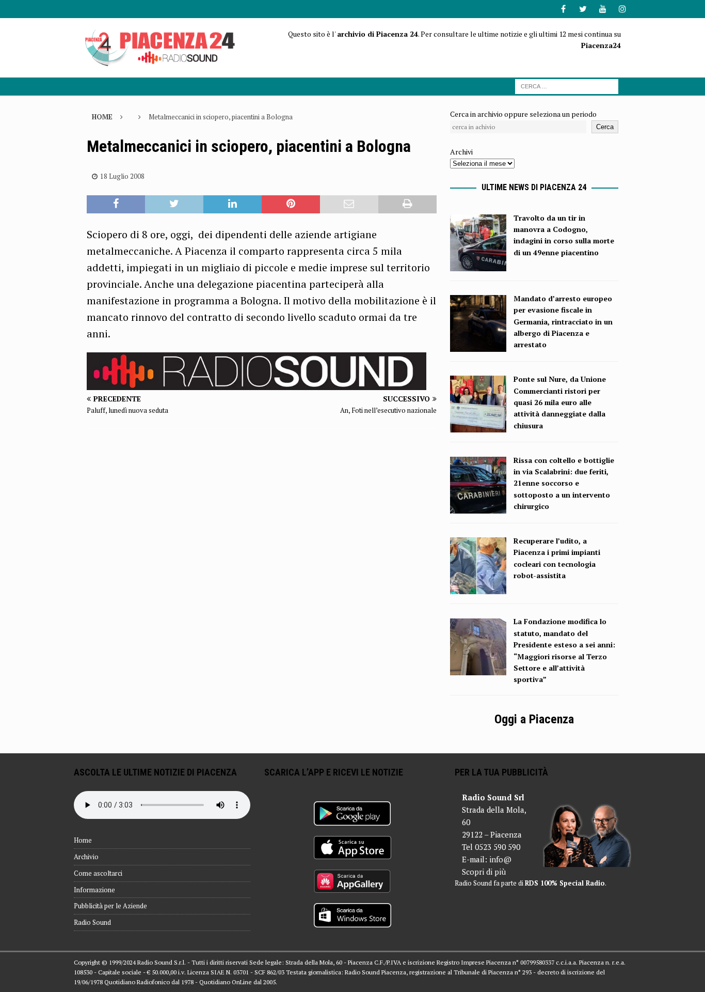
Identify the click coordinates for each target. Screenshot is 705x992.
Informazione (94, 889)
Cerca (605, 127)
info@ (500, 859)
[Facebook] (563, 9)
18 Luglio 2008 (122, 176)
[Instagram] (622, 9)
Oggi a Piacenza (534, 719)
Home (83, 840)
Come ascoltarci (98, 873)
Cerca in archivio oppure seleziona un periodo (523, 114)
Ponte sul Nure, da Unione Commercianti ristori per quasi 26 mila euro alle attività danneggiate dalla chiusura (560, 402)
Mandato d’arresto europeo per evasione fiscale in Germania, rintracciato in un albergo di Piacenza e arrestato (563, 321)
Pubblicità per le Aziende (110, 905)
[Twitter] (583, 9)
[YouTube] (603, 9)
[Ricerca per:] (566, 85)
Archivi (461, 152)
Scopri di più (484, 871)
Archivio (86, 856)
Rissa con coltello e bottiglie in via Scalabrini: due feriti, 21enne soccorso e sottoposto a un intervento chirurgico (564, 483)
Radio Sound (92, 922)
